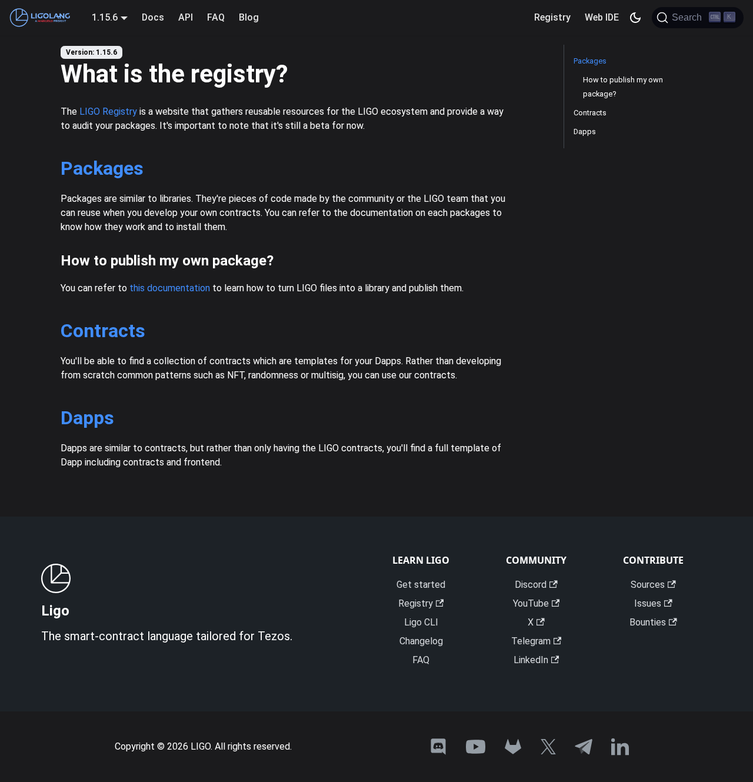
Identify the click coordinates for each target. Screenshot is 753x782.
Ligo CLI (421, 622)
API (185, 17)
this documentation (169, 288)
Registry (552, 17)
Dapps (87, 418)
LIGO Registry (108, 111)
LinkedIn (531, 659)
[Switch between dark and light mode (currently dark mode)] (635, 17)
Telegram (531, 641)
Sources (648, 584)
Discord (531, 584)
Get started (421, 584)
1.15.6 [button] (105, 17)
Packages (102, 168)
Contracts (103, 331)
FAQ (216, 17)
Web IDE (602, 17)
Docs (153, 17)
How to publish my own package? (623, 86)
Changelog (421, 641)
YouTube (531, 603)
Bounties (647, 622)
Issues (647, 603)
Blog (249, 17)
